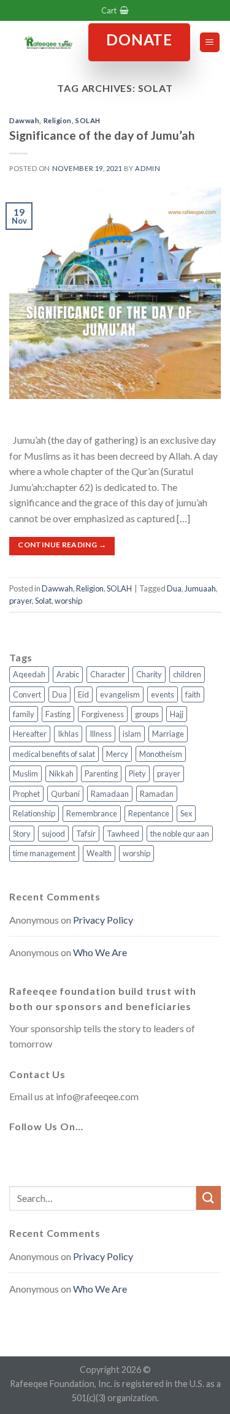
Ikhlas (68, 734)
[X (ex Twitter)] (51, 1156)
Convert (27, 694)
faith (193, 694)
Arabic (67, 674)
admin (147, 168)
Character (107, 674)
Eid (83, 694)
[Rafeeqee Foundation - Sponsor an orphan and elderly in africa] (48, 42)
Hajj (176, 714)
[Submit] (208, 1198)
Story (22, 833)
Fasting (58, 714)
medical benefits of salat (54, 754)
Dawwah (24, 120)
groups (147, 714)
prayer (20, 601)
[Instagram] (80, 1156)
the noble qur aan (179, 833)
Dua (174, 588)
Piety (137, 773)
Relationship (34, 813)
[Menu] (210, 42)
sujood (53, 833)
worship (68, 601)
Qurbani (65, 794)
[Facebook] (21, 1156)
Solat (43, 601)
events (162, 694)
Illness (101, 734)
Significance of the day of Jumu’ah (102, 135)
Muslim (25, 773)
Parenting (101, 773)
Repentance (148, 813)
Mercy (117, 754)
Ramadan (157, 794)
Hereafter (30, 734)
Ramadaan (110, 794)
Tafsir (86, 833)
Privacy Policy (103, 920)
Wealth (99, 853)
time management (44, 853)
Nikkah (61, 773)
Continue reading (62, 544)
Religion (58, 120)
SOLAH (88, 120)
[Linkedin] (139, 1156)
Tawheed (123, 833)
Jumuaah (200, 588)
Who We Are (100, 952)
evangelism (120, 694)
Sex (186, 813)
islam (132, 734)
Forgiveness (103, 714)
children (187, 674)
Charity (149, 674)
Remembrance (91, 813)
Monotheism (160, 754)
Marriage (168, 734)
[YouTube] (110, 1156)
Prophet (26, 794)
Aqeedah (29, 674)
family (23, 714)
